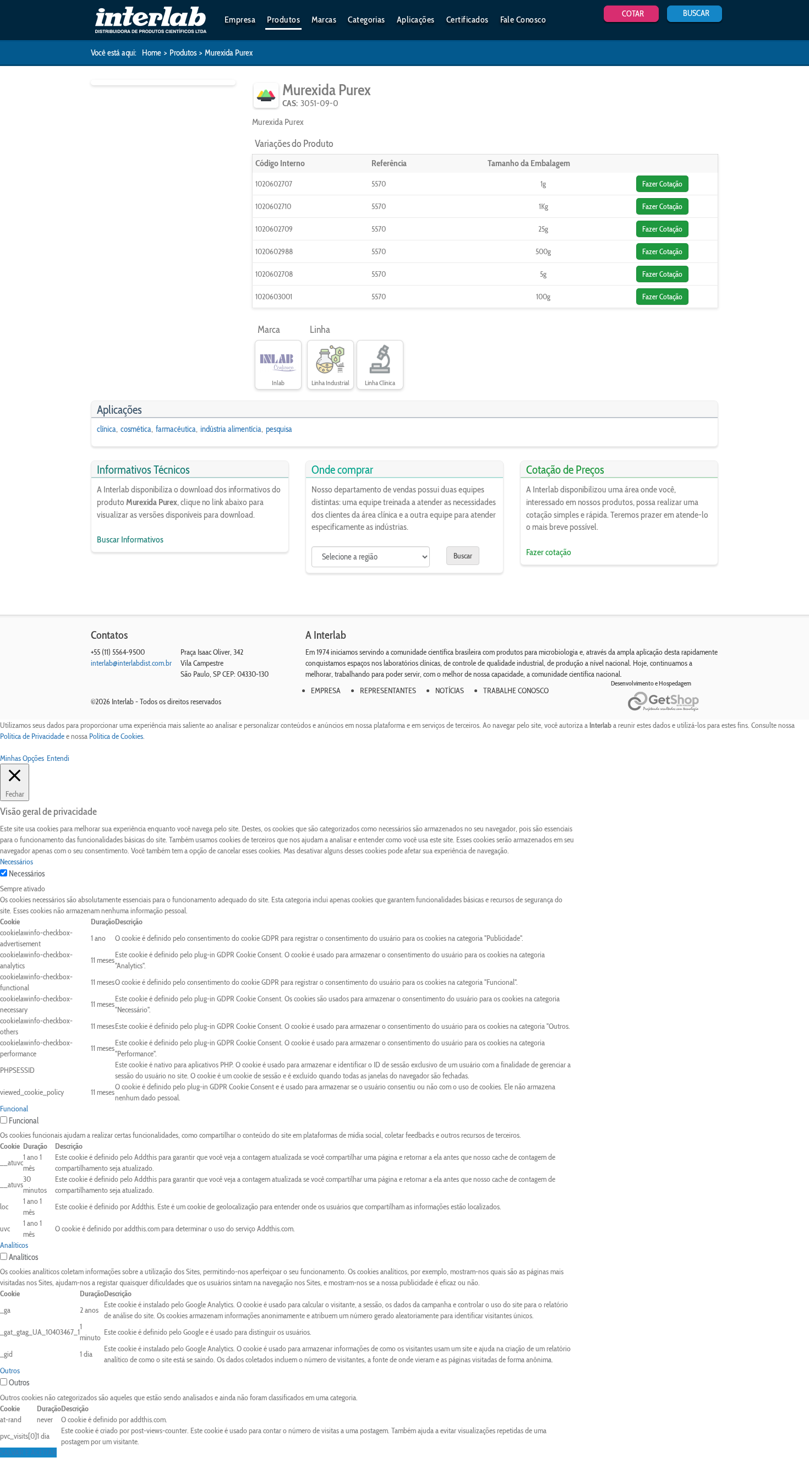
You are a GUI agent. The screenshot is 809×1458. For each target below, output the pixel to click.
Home (151, 53)
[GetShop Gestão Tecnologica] (672, 701)
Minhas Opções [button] (22, 758)
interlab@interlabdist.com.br (131, 663)
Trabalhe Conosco (516, 690)
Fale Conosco (523, 19)
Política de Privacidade (32, 736)
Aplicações (416, 19)
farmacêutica (176, 429)
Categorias (366, 19)
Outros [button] (10, 1370)
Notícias (449, 690)
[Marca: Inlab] (278, 360)
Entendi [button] (58, 758)
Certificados (467, 19)
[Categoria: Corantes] (266, 95)
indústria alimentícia (230, 429)
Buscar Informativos (130, 539)
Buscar (462, 556)
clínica (106, 429)
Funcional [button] (14, 1109)
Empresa (240, 19)
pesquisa (279, 429)
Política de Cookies (116, 736)
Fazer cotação (548, 552)
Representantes (388, 690)
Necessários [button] (16, 862)
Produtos (283, 19)
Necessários (27, 874)
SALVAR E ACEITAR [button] (28, 1452)
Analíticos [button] (14, 1245)
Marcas (323, 19)
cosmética (136, 429)
